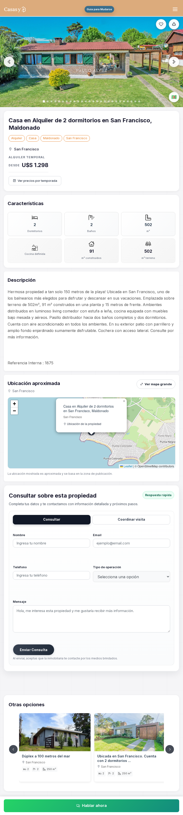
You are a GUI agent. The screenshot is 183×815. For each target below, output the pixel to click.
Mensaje (19, 601)
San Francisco (76, 138)
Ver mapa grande (158, 384)
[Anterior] (13, 749)
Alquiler (16, 138)
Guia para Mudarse (99, 9)
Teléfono (20, 567)
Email (97, 535)
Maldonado (51, 138)
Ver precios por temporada (37, 181)
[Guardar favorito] (161, 24)
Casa (32, 138)
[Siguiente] (169, 749)
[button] (124, 401)
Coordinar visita (131, 519)
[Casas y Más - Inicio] (15, 9)
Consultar (51, 519)
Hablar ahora (94, 805)
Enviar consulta (33, 650)
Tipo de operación (107, 567)
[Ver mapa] (174, 97)
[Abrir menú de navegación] (175, 9)
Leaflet (127, 466)
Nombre (19, 535)
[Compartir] (174, 24)
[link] (55, 747)
